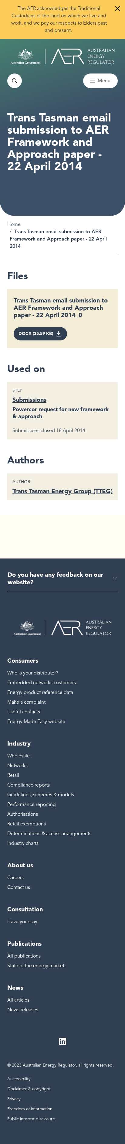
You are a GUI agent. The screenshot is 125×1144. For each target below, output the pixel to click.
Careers (15, 878)
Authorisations (22, 814)
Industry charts (23, 843)
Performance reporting (31, 804)
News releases (22, 1010)
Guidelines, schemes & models (40, 795)
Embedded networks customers (41, 683)
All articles (18, 1000)
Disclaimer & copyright (29, 1088)
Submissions (29, 399)
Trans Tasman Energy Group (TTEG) (62, 491)
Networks (17, 766)
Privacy (14, 1098)
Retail (13, 775)
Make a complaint (26, 702)
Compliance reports (28, 785)
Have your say (22, 922)
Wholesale (18, 756)
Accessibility (19, 1078)
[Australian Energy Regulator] (63, 56)
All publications (24, 956)
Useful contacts (23, 712)
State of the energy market (35, 966)
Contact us (18, 887)
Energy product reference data (40, 692)
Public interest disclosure (31, 1119)
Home (14, 224)
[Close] (117, 8)
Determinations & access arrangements (49, 834)
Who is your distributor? (32, 673)
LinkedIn (62, 1041)
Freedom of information (29, 1109)
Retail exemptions (26, 824)
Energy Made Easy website (36, 722)
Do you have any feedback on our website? (55, 578)
